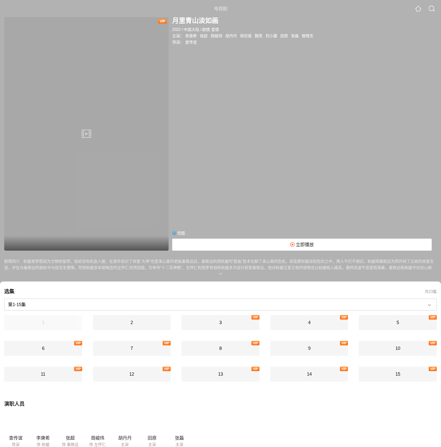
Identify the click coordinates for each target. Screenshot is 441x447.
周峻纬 (216, 36)
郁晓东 (308, 36)
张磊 (295, 36)
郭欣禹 (246, 36)
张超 (204, 36)
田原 (284, 36)
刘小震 (271, 36)
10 (397, 348)
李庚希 (191, 36)
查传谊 (191, 42)
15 (397, 374)
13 (220, 374)
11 (43, 374)
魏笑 (258, 36)
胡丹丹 (231, 36)
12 (131, 374)
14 (309, 374)
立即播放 (304, 244)
